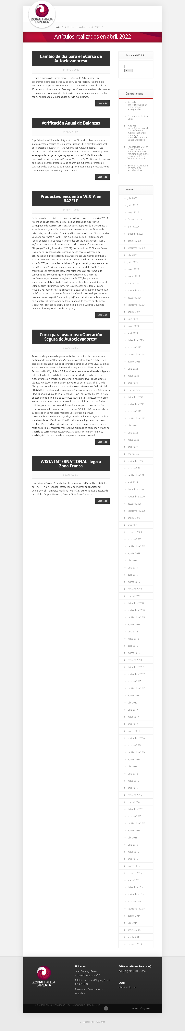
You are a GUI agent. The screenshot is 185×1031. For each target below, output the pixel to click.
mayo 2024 (133, 326)
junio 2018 (133, 631)
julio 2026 (132, 198)
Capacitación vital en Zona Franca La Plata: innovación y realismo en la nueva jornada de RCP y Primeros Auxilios (138, 153)
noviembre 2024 (136, 290)
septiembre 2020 (137, 510)
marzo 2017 (134, 731)
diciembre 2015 (136, 809)
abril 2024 (133, 333)
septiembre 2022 (137, 418)
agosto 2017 (134, 695)
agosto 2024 (134, 312)
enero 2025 (134, 283)
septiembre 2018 (137, 617)
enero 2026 (134, 226)
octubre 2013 (134, 930)
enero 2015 (134, 880)
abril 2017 (133, 724)
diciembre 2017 (136, 667)
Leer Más (102, 103)
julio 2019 (132, 560)
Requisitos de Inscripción (52, 1005)
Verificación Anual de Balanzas (71, 123)
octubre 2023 (134, 347)
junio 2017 (133, 709)
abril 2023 (133, 383)
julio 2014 (132, 923)
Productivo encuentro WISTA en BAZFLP (70, 198)
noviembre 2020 (136, 496)
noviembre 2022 (136, 404)
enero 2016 (134, 802)
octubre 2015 (134, 816)
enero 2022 (134, 454)
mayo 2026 (133, 212)
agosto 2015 (134, 830)
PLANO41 (100, 1022)
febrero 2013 (135, 944)
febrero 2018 (135, 660)
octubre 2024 (134, 297)
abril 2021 (133, 482)
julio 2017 (132, 702)
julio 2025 (132, 255)
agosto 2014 (134, 915)
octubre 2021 (134, 468)
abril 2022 (133, 447)
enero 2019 (134, 596)
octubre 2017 (134, 681)
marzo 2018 (134, 653)
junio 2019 (133, 567)
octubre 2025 (134, 241)
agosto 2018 (134, 624)
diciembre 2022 (136, 397)
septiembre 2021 (137, 475)
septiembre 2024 (137, 304)
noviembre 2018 (136, 610)
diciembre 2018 (136, 603)
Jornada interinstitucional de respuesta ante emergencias (138, 106)
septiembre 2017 (137, 688)
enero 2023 (134, 390)
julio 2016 (132, 766)
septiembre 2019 (137, 546)
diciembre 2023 (136, 340)
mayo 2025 (133, 269)
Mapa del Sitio (93, 1005)
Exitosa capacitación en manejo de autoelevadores (138, 168)
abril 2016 (133, 788)
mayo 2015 (133, 851)
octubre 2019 (134, 539)
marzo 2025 (134, 276)
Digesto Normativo (75, 1005)
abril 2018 (133, 645)
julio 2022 (132, 425)
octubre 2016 (134, 745)
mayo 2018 (133, 638)
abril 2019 (133, 574)
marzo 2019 (134, 582)
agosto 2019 (134, 553)
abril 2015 (133, 859)
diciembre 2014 (136, 887)
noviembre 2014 (136, 894)
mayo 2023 (133, 376)
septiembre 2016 (137, 752)
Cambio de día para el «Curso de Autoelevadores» (71, 58)
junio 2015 (133, 844)
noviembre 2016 (136, 738)
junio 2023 (133, 368)
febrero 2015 (135, 873)
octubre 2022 (134, 411)
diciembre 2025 (136, 233)
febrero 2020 (135, 532)
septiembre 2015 (137, 823)
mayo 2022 (133, 439)
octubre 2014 (134, 901)
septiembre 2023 (137, 354)
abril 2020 (133, 525)
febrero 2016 (135, 795)
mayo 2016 (133, 780)
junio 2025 (133, 262)
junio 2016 (133, 773)
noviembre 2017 (136, 674)
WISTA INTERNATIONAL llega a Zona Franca (71, 463)
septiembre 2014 (137, 908)
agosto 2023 (134, 361)
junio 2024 (133, 319)
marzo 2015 (134, 866)
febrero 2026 (135, 219)
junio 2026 (133, 205)
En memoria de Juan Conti (138, 117)
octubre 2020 (134, 503)
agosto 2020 (134, 518)
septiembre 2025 (137, 248)
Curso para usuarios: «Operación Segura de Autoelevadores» (71, 337)
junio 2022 (133, 432)
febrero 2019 (135, 589)
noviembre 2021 (136, 461)
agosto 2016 (134, 759)
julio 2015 (132, 837)
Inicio (57, 27)
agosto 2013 (134, 937)
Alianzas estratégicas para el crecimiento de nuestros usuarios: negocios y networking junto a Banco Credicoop (138, 133)
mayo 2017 (133, 717)
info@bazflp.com (127, 987)
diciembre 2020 (136, 489)
